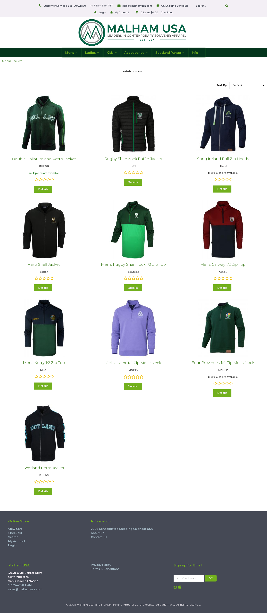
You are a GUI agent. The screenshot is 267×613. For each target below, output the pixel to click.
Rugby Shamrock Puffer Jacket (133, 158)
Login (102, 12)
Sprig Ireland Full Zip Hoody (223, 158)
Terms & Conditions (105, 569)
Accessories (134, 53)
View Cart (15, 529)
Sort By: (221, 85)
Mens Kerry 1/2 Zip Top (44, 362)
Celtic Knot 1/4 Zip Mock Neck (133, 362)
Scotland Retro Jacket (44, 467)
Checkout (167, 12)
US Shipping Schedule (174, 5)
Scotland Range (168, 53)
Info (195, 53)
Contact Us (99, 537)
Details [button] (43, 189)
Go (225, 5)
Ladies (90, 53)
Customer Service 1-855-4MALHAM (64, 5)
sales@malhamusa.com (137, 5)
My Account (122, 12)
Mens (69, 53)
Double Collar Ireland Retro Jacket (44, 159)
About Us (97, 533)
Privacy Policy (101, 565)
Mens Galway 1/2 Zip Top (222, 264)
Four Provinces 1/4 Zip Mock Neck (223, 362)
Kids (110, 53)
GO (211, 578)
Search (13, 537)
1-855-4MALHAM (20, 585)
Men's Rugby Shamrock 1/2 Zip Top (133, 264)
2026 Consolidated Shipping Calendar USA (122, 529)
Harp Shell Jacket (44, 264)
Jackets (17, 61)
